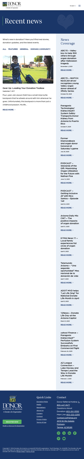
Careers (40, 413)
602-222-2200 (73, 414)
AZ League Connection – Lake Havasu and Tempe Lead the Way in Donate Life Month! (69, 369)
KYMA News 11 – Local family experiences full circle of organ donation (69, 243)
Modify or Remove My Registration (13, 425)
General (24, 49)
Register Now (12, 422)
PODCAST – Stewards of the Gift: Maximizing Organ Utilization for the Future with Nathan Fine (70, 169)
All (4, 49)
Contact (40, 416)
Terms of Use (41, 422)
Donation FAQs (42, 401)
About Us (40, 410)
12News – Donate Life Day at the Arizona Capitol (70, 315)
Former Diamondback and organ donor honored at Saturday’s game (69, 143)
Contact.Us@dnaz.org (67, 417)
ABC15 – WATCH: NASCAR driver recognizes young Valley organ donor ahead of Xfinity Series (70, 84)
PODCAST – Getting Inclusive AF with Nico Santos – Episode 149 (69, 195)
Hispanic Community (41, 49)
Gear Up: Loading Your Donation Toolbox (23, 87)
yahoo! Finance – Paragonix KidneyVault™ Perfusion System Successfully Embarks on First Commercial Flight (70, 340)
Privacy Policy (42, 419)
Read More (8, 109)
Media (39, 404)
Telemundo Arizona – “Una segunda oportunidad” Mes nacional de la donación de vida (70, 269)
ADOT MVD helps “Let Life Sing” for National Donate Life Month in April (70, 294)
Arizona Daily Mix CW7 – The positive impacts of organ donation (70, 219)
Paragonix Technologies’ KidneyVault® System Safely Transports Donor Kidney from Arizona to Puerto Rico (70, 114)
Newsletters (41, 407)
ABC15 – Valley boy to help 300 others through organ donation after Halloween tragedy (69, 57)
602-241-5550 (72, 411)
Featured (13, 49)
